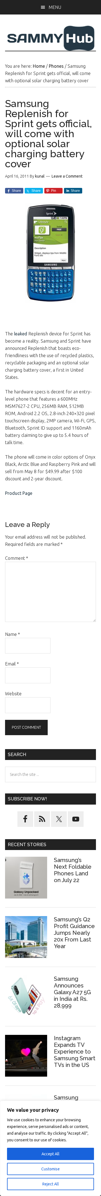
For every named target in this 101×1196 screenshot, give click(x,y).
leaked (20, 333)
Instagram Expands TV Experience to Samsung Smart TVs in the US (74, 1051)
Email (12, 663)
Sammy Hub (50, 38)
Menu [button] (55, 7)
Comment (16, 558)
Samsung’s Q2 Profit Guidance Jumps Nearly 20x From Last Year (74, 933)
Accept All (50, 1154)
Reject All (50, 1184)
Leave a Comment (67, 176)
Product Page (18, 493)
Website (13, 693)
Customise (50, 1169)
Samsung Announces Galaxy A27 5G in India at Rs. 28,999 (72, 992)
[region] (50, 1148)
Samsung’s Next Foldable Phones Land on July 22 (72, 870)
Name (12, 634)
